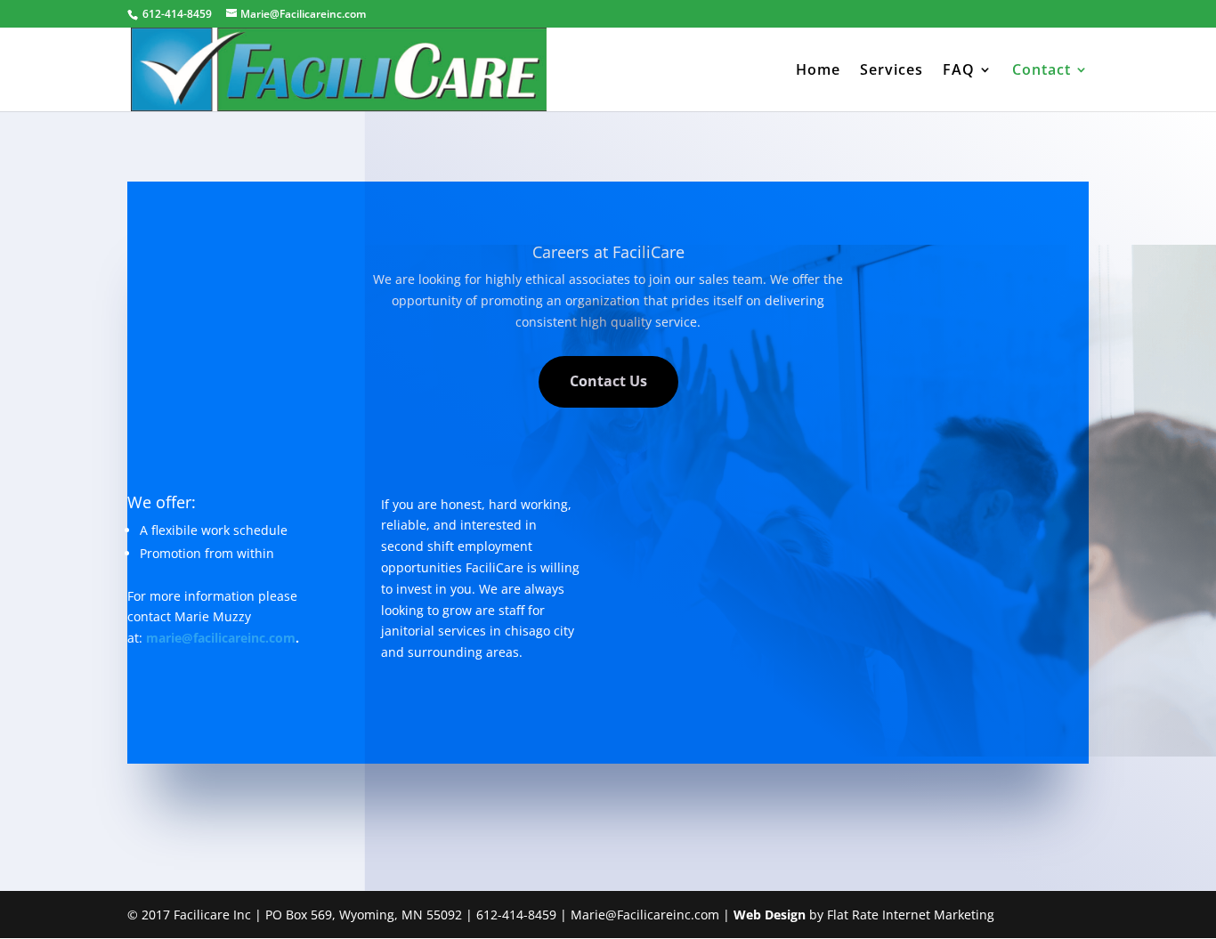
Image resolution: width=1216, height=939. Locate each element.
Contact (1041, 71)
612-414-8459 (177, 13)
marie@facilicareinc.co (214, 637)
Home (818, 71)
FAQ (959, 71)
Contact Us (608, 381)
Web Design (770, 914)
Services (891, 71)
